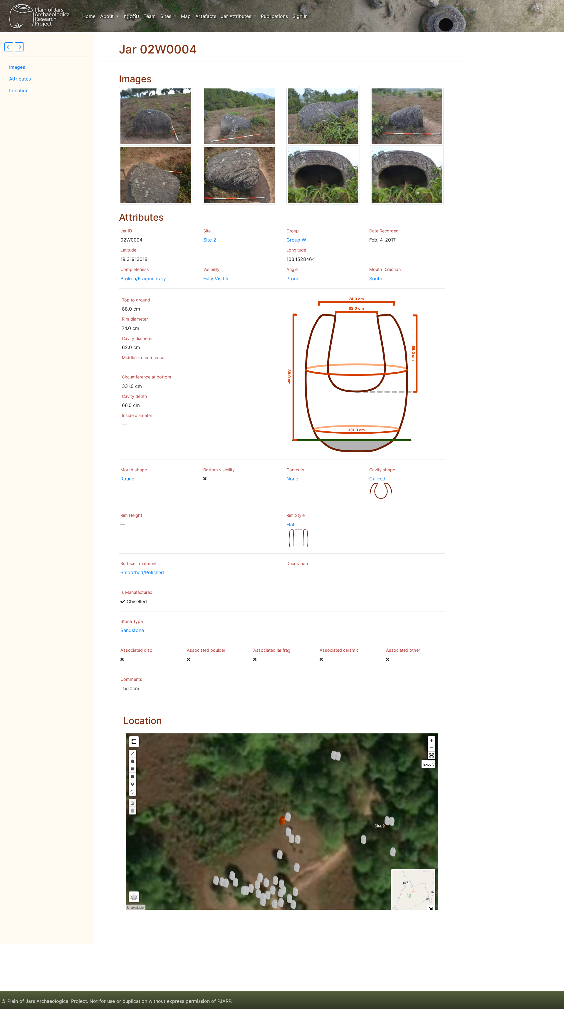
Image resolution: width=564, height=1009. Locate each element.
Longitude (296, 249)
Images (17, 67)
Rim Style (295, 515)
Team (150, 16)
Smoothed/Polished (142, 572)
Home (90, 16)
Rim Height (131, 515)
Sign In (300, 16)
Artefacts (205, 16)
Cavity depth (134, 396)
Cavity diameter (137, 338)
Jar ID (126, 230)
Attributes (20, 79)
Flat (290, 524)
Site (207, 230)
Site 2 (209, 240)
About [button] (107, 16)
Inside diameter (137, 415)
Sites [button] (166, 16)
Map (186, 16)
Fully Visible (216, 278)
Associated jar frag (272, 650)
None (292, 479)
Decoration (297, 563)
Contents (295, 469)
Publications (274, 16)
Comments (131, 679)
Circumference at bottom (146, 376)
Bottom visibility (219, 469)
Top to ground (136, 299)
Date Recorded (384, 230)
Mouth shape (133, 469)
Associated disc (136, 650)
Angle (292, 269)
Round (127, 479)
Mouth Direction (385, 269)
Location (18, 90)
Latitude (128, 249)
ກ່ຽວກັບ (131, 16)
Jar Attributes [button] (237, 16)
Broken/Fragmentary (143, 278)
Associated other (403, 650)
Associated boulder (206, 650)
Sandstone (132, 630)
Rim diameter (135, 318)
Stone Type (131, 621)
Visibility (211, 269)
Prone (292, 278)
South (375, 278)
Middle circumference (143, 357)
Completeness (134, 269)
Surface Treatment (138, 563)
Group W (296, 240)
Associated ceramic (339, 650)
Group (292, 230)
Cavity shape (382, 469)
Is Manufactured (136, 592)
